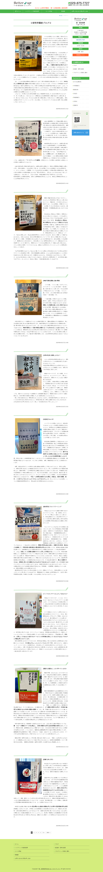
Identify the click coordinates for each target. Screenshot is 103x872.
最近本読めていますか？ (24, 191)
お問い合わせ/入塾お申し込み (80, 11)
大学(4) (75, 101)
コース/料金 (49, 11)
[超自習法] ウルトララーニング (27, 501)
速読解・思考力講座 (78, 69)
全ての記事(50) (77, 81)
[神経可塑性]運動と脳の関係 (25, 275)
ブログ (75, 65)
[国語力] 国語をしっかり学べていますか (31, 663)
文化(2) (75, 93)
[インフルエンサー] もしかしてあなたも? (31, 589)
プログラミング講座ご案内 (80, 72)
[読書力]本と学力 (21, 754)
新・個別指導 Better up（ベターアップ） (49, 868)
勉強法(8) (75, 89)
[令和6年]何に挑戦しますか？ (26, 350)
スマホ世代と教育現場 (23, 31)
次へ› (44, 832)
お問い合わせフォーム (79, 132)
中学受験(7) (76, 85)
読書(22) (75, 105)
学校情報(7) (76, 97)
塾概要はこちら (81, 55)
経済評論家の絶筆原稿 (23, 116)
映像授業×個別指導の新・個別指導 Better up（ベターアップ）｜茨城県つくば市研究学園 (22, 4)
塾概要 (63, 11)
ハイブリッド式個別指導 (32, 11)
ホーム (19, 11)
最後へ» (49, 832)
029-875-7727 (80, 40)
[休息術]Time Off (21, 414)
